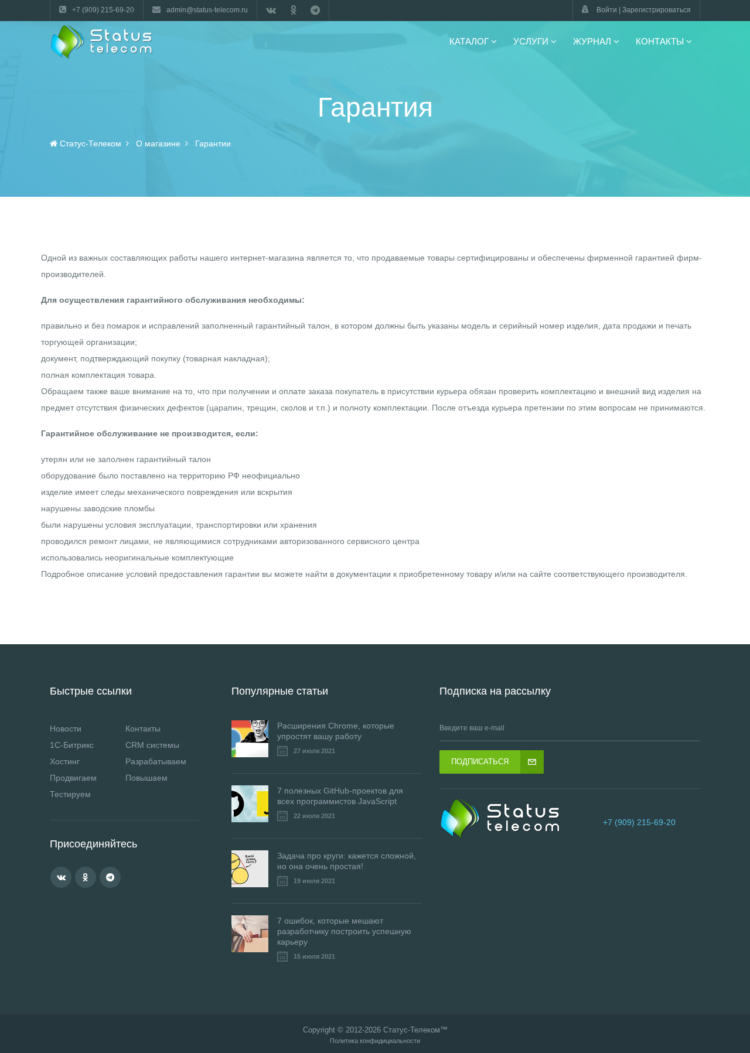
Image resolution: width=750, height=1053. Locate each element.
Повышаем (146, 777)
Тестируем (70, 794)
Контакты (143, 728)
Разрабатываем (155, 761)
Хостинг (65, 761)
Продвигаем (73, 777)
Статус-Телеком (411, 1029)
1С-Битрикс (72, 745)
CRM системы (152, 745)
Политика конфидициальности (375, 1041)
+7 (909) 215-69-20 (639, 822)
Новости (65, 728)
